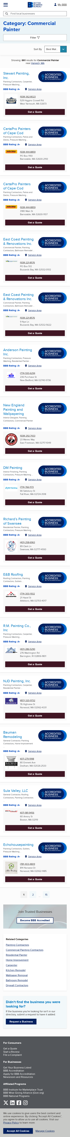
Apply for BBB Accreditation (19, 1074)
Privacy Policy (11, 1122)
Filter (33, 37)
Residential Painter (16, 955)
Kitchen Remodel (16, 970)
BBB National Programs (16, 1096)
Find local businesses (23, 13)
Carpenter (11, 965)
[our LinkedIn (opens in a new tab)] (12, 1104)
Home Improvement (17, 960)
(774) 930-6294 (27, 373)
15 (47, 895)
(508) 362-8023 (28, 96)
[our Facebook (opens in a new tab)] (18, 1104)
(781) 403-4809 (27, 864)
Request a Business (21, 1021)
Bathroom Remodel (17, 980)
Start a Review (11, 1052)
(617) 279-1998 (27, 758)
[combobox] (56, 49)
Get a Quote (35, 112)
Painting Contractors (17, 945)
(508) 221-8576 (27, 262)
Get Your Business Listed (17, 1067)
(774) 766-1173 (27, 487)
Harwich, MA (37, 63)
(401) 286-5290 (27, 649)
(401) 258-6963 (27, 542)
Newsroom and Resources (18, 1077)
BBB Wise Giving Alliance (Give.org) (23, 1093)
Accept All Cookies (18, 1131)
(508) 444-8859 (27, 152)
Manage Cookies (45, 1130)
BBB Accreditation (13, 1070)
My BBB (62, 4)
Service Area (35, 89)
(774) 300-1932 (27, 593)
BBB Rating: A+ (11, 144)
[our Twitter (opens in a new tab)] (5, 1104)
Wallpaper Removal (17, 975)
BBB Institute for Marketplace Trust (23, 1090)
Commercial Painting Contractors (24, 950)
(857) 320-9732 (27, 700)
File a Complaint (12, 1055)
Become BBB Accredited (35, 920)
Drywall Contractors (17, 985)
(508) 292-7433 (27, 435)
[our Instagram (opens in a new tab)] (25, 1104)
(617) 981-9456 (27, 812)
